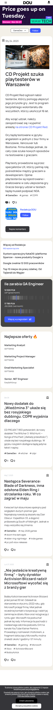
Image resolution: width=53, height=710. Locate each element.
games (25, 195)
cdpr (34, 453)
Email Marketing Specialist (19, 367)
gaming (24, 644)
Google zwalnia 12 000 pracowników (23, 263)
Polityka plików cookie (26, 696)
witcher (24, 453)
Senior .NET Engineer (16, 379)
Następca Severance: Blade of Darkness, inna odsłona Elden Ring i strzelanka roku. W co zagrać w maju (24, 489)
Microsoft (36, 644)
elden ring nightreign (16, 538)
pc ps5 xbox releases (16, 542)
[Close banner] (51, 6)
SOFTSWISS (9, 349)
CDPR (35, 195)
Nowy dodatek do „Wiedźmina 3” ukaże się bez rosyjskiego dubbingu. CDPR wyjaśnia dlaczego (26, 412)
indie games (37, 538)
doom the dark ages (16, 534)
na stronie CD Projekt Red (31, 127)
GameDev (13, 195)
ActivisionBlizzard (24, 648)
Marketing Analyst (14, 345)
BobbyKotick (12, 652)
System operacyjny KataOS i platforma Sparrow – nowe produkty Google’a (25, 255)
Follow (35, 30)
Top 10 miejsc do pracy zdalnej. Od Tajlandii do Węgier (22, 270)
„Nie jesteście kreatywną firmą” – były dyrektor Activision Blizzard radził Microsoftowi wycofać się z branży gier (26, 579)
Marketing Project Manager (19, 356)
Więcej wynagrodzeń (18, 319)
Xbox (9, 648)
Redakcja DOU (28, 209)
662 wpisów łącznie (11, 248)
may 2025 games (28, 530)
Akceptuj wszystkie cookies (26, 706)
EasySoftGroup (10, 382)
